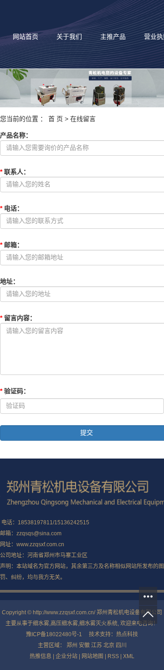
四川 (121, 645)
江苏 (96, 645)
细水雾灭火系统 (98, 623)
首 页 (55, 118)
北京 (108, 645)
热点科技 (127, 634)
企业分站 (66, 656)
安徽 (84, 645)
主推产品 (113, 36)
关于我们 (69, 36)
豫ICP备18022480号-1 (54, 634)
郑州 (72, 645)
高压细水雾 (64, 623)
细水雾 (41, 623)
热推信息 (40, 656)
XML (128, 656)
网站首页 (25, 36)
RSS (113, 656)
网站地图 (92, 656)
